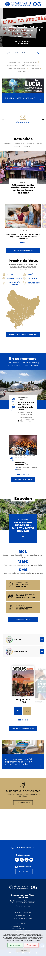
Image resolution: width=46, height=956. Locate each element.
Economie (30, 144)
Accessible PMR (20, 460)
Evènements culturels (30, 65)
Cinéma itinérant (30, 363)
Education (23, 231)
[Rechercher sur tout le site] (38, 53)
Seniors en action (30, 62)
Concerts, (32, 456)
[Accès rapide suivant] (43, 119)
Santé (39, 144)
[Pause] (31, 37)
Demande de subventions (16, 68)
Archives (12, 62)
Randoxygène (34, 68)
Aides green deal (13, 65)
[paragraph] (23, 385)
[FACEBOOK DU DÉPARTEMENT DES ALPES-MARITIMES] (17, 860)
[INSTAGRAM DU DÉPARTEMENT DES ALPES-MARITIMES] (26, 860)
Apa (19, 62)
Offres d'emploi (23, 71)
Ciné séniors (14, 363)
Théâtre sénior (13, 366)
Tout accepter (17, 945)
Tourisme (17, 147)
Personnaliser (23, 950)
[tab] (15, 36)
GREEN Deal (28, 147)
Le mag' (23, 696)
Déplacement (18, 144)
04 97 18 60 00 (24, 906)
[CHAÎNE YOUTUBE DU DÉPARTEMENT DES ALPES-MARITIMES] (31, 860)
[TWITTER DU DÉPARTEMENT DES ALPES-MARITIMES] (22, 860)
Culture (7, 144)
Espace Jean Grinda (31, 366)
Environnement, (23, 397)
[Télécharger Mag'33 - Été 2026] (18, 711)
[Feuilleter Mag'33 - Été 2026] (27, 711)
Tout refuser (32, 945)
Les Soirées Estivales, (22, 456)
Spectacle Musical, (21, 458)
